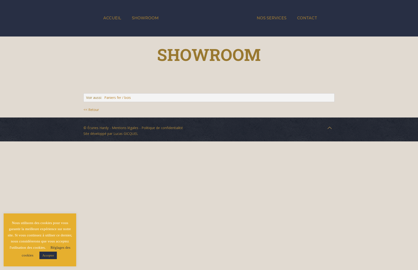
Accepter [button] (48, 255)
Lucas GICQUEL (125, 133)
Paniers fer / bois (117, 97)
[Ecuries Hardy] (209, 18)
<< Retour (91, 109)
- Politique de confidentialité (160, 127)
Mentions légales (125, 127)
